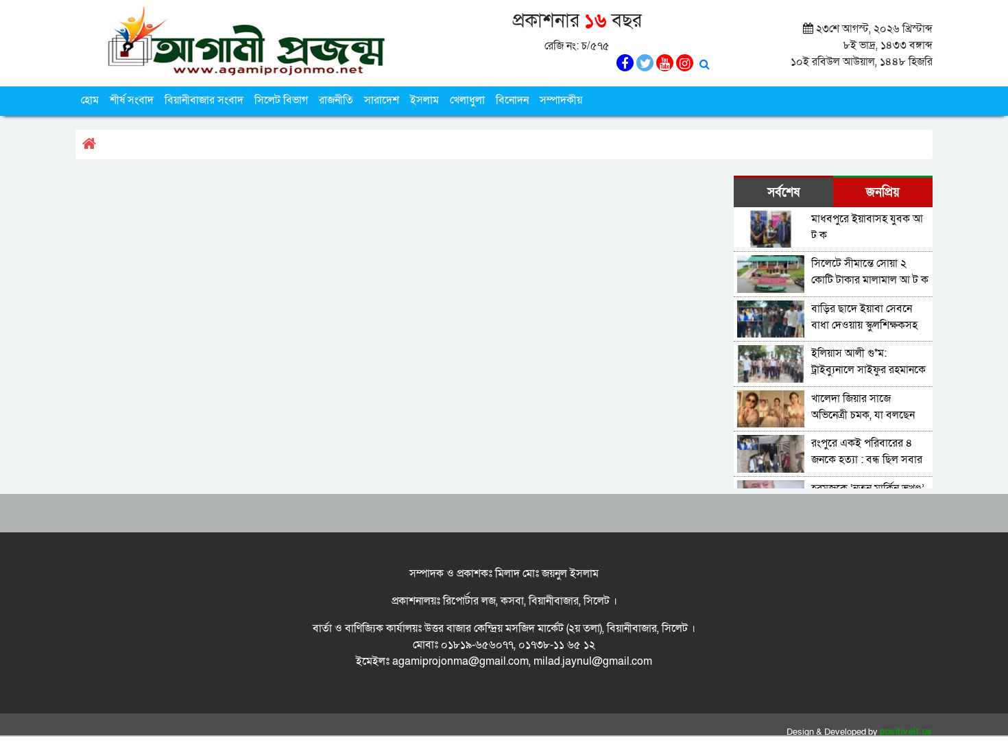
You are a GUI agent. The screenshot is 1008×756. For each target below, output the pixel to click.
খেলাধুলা (467, 100)
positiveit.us (906, 732)
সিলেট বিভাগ (281, 100)
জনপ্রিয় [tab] (883, 192)
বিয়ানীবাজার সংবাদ (204, 100)
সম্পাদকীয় (561, 100)
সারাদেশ (381, 100)
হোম (90, 100)
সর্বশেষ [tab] (783, 192)
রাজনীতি (336, 100)
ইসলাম (424, 100)
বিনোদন (512, 100)
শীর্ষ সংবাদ (132, 100)
